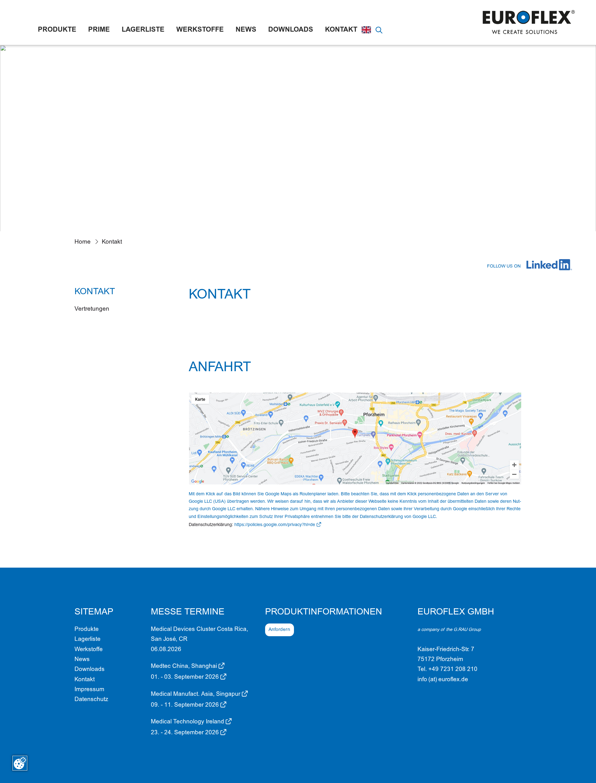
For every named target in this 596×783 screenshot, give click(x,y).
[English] (366, 30)
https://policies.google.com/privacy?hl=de (274, 525)
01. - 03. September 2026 (185, 677)
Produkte (57, 30)
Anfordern (279, 630)
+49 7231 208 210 (452, 670)
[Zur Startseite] (529, 22)
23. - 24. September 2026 (185, 733)
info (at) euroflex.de (443, 680)
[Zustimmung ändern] (19, 763)
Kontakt (341, 30)
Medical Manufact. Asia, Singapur (195, 694)
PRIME (99, 30)
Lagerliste (143, 30)
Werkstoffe (200, 30)
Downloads (290, 30)
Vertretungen (91, 309)
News (246, 30)
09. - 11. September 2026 (185, 705)
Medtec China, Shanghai (184, 666)
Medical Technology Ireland (187, 722)
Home (82, 242)
